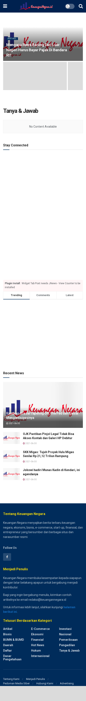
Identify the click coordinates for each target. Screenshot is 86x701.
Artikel (12, 39)
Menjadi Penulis (35, 679)
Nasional (65, 634)
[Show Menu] (5, 6)
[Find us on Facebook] (7, 557)
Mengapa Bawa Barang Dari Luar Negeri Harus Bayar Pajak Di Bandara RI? (36, 50)
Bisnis (7, 634)
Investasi (65, 629)
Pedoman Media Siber (16, 683)
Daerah (8, 645)
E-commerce (40, 629)
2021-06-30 (14, 423)
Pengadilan (67, 645)
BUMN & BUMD (13, 639)
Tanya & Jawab (69, 650)
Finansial (37, 639)
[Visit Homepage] (36, 6)
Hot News (37, 645)
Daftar (7, 650)
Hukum (36, 650)
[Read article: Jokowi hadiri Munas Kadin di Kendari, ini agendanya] (11, 474)
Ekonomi (37, 634)
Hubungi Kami (44, 683)
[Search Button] (81, 6)
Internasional (40, 656)
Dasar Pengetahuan (12, 657)
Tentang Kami (11, 679)
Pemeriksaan (68, 639)
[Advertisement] (43, 186)
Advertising (67, 683)
